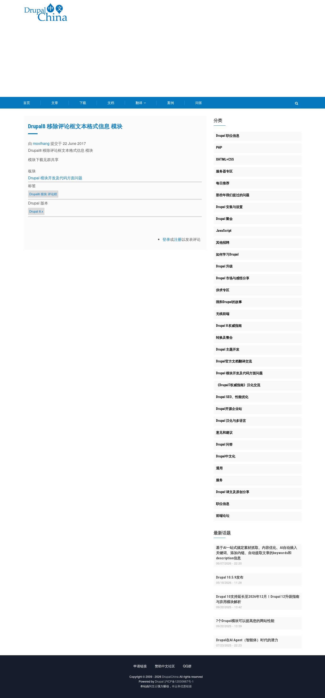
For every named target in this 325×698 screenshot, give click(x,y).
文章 (54, 102)
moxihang (41, 143)
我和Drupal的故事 (229, 302)
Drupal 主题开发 (227, 349)
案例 (170, 102)
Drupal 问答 (224, 444)
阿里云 (153, 686)
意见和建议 (224, 432)
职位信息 (222, 504)
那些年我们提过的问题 (232, 195)
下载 (82, 102)
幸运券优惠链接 (182, 686)
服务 (219, 480)
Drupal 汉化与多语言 (231, 421)
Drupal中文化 (225, 456)
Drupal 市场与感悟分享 (232, 278)
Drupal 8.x (36, 211)
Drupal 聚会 (224, 219)
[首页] (45, 13)
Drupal (159, 681)
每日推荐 (222, 183)
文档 (111, 102)
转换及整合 (224, 337)
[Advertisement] (162, 61)
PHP (219, 147)
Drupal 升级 (224, 266)
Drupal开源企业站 (229, 409)
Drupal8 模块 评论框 (43, 194)
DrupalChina (170, 676)
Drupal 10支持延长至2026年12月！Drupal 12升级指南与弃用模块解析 (257, 599)
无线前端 (222, 314)
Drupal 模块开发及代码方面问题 (55, 177)
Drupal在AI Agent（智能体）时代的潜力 (247, 640)
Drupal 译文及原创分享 (232, 492)
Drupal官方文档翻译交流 (234, 361)
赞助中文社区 (165, 666)
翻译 (139, 102)
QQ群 (187, 666)
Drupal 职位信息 (227, 136)
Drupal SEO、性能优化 (232, 397)
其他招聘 (222, 242)
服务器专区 (224, 171)
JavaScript (223, 231)
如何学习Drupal (227, 254)
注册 (178, 239)
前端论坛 (222, 516)
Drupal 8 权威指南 (229, 326)
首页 (26, 102)
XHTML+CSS (225, 159)
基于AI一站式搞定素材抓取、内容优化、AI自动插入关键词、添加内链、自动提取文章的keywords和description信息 (256, 553)
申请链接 (140, 666)
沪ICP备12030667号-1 (179, 681)
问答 (198, 102)
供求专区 (222, 290)
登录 (166, 239)
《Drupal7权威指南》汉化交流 (238, 385)
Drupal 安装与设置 (229, 207)
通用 (219, 468)
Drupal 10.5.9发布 (229, 577)
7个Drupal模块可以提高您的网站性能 (245, 621)
